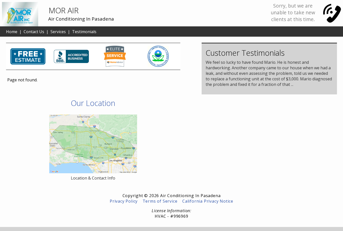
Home (11, 31)
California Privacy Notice (207, 201)
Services (58, 31)
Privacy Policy (124, 201)
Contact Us (34, 31)
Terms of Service (160, 201)
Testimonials (84, 31)
